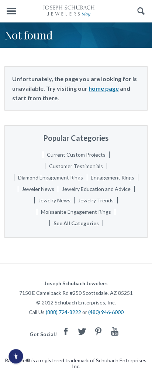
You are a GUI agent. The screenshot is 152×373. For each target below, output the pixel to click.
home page (104, 88)
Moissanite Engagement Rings (76, 212)
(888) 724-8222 (63, 312)
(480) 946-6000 (106, 312)
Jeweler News (38, 189)
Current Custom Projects (76, 154)
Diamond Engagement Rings (50, 177)
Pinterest (98, 331)
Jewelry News (54, 200)
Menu (11, 11)
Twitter (82, 331)
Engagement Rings (112, 177)
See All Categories (76, 223)
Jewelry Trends (96, 200)
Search (141, 11)
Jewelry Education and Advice (96, 189)
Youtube (115, 331)
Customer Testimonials (76, 166)
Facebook (66, 331)
